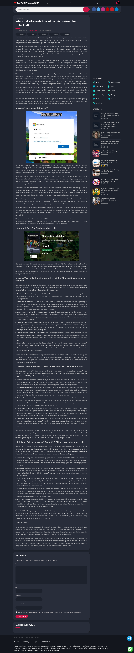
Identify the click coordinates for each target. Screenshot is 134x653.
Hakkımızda (17, 646)
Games (83, 3)
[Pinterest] (112, 9)
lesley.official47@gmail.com (26, 642)
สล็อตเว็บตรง (76, 646)
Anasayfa (46, 3)
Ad (16, 587)
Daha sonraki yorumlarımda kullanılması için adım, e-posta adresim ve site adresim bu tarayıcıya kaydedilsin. (49, 612)
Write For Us (109, 3)
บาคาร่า (74, 648)
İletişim (24, 646)
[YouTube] (107, 9)
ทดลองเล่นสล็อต (82, 648)
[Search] (86, 9)
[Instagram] (103, 9)
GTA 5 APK (55, 3)
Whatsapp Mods (66, 3)
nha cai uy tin (102, 648)
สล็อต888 (53, 648)
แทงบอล (34, 648)
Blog (21, 18)
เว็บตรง (64, 646)
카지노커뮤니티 (102, 646)
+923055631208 (45, 642)
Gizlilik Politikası (32, 646)
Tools (91, 3)
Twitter (32, 34)
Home (17, 18)
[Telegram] (117, 9)
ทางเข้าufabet (66, 648)
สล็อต (23, 648)
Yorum (17, 564)
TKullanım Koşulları (55, 646)
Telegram (55, 34)
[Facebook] (94, 9)
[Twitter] (98, 9)
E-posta (18, 595)
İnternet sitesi (19, 604)
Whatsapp (66, 34)
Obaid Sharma (33, 31)
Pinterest (44, 34)
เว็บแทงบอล (17, 648)
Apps (75, 3)
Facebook (21, 34)
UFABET (70, 646)
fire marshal (41, 648)
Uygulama (99, 3)
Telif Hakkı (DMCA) (43, 646)
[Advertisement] (106, 44)
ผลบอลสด (23, 650)
